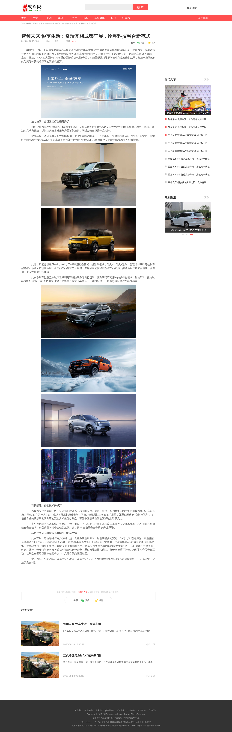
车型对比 (100, 18)
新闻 (35, 23)
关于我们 (78, 710)
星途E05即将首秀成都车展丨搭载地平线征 (189, 158)
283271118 (91, 721)
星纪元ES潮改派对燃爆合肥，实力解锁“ (187, 182)
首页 (23, 18)
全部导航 (203, 18)
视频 (60, 18)
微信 (143, 42)
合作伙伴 (131, 710)
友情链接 (142, 710)
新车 (40, 23)
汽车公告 (152, 710)
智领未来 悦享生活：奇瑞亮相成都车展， (188, 119)
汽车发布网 (26, 23)
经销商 (126, 18)
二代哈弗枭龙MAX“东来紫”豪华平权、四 (188, 135)
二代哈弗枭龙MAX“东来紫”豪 (82, 655)
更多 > (207, 79)
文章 (35, 18)
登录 (194, 7)
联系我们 (99, 710)
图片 (74, 18)
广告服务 (89, 710)
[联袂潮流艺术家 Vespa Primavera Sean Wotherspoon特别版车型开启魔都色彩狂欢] (188, 99)
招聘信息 (110, 710)
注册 (189, 7)
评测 (49, 18)
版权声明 (120, 710)
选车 (85, 18)
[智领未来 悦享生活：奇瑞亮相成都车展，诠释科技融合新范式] (40, 633)
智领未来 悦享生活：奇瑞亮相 (82, 624)
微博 (153, 42)
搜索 (140, 7)
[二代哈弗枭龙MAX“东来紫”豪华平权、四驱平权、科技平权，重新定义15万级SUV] (40, 664)
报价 (113, 18)
